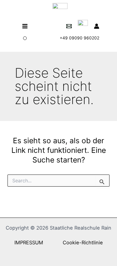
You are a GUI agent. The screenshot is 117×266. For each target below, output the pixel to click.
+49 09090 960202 (79, 38)
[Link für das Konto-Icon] (96, 26)
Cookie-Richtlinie (83, 243)
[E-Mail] (69, 26)
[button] (24, 38)
